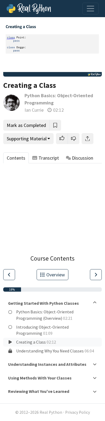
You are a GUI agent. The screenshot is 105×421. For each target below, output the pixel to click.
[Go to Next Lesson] (96, 274)
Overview (55, 275)
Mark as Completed (26, 125)
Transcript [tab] (48, 158)
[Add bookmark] (55, 125)
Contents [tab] (16, 158)
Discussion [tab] (82, 158)
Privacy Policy (77, 412)
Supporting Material (27, 139)
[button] (62, 138)
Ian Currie (34, 110)
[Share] (87, 138)
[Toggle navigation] (90, 8)
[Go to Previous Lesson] (9, 274)
